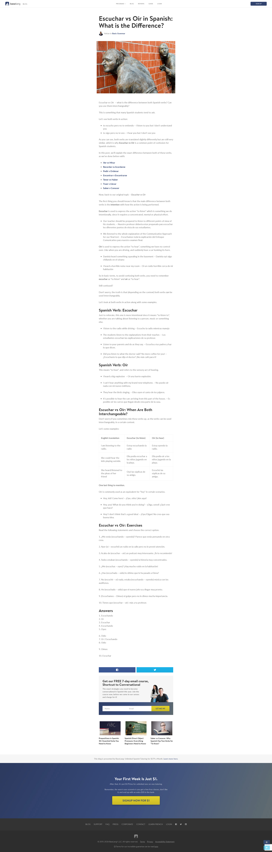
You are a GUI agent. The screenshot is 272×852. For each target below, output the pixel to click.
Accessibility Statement (164, 841)
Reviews (141, 4)
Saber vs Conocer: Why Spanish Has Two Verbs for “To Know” (162, 741)
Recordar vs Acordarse (114, 166)
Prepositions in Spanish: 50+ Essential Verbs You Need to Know (109, 741)
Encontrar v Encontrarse (115, 175)
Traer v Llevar (109, 183)
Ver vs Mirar (109, 162)
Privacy (150, 841)
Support (98, 824)
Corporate (127, 824)
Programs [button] (120, 4)
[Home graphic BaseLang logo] (12, 3)
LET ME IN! (160, 708)
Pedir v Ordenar (111, 171)
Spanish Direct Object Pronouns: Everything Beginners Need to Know (135, 741)
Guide (151, 4)
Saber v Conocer (111, 188)
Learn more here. (171, 758)
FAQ (107, 824)
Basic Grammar (118, 33)
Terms (142, 841)
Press (115, 824)
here (156, 846)
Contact (140, 824)
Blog (132, 4)
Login (159, 4)
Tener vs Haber (110, 179)
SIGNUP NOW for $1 (136, 800)
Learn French (155, 824)
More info (15, 131)
